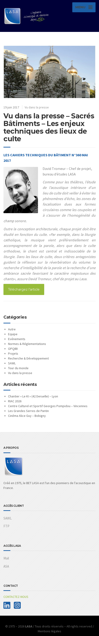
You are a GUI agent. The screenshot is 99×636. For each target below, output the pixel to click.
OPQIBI (13, 349)
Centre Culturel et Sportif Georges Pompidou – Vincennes (47, 406)
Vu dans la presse (37, 107)
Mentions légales (49, 631)
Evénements (16, 339)
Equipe (12, 334)
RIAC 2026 (14, 401)
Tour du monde (18, 368)
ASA (6, 566)
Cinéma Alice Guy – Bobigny (27, 416)
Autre (12, 329)
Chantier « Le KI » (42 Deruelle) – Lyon (33, 396)
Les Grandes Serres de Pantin (28, 411)
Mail (6, 558)
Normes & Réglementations (27, 344)
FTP (6, 526)
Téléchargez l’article (24, 289)
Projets (13, 353)
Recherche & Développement (28, 358)
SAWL (12, 363)
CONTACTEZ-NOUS (15, 597)
